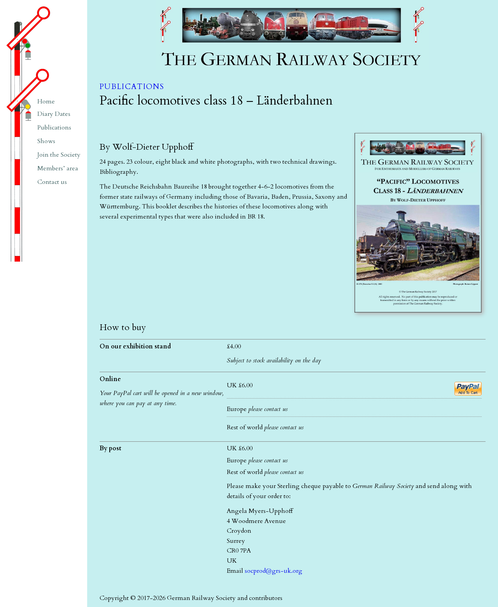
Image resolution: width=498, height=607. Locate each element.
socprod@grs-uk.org (273, 571)
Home (46, 101)
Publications (132, 87)
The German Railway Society (197, 3)
